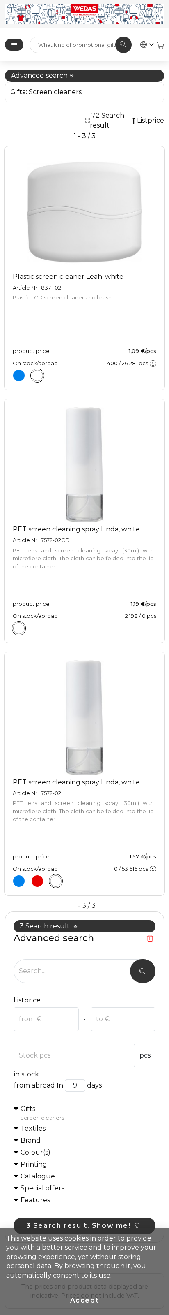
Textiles (33, 1128)
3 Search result (45, 926)
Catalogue (38, 1176)
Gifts (42, 1113)
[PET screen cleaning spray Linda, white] (19, 628)
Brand (31, 1140)
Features (35, 1200)
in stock (26, 1074)
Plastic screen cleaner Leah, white (68, 277)
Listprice (27, 1000)
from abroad (34, 1085)
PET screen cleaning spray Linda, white (76, 529)
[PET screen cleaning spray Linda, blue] (19, 881)
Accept (84, 1300)
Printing (34, 1164)
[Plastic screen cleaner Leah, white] (37, 375)
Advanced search (40, 75)
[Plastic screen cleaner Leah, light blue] (19, 375)
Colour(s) (35, 1152)
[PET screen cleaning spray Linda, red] (37, 881)
